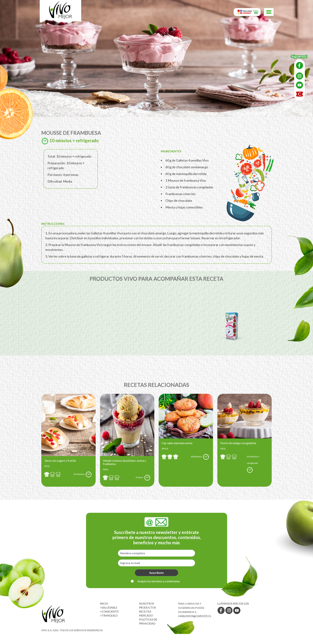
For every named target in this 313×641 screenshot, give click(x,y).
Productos (147, 607)
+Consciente (109, 611)
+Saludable (108, 607)
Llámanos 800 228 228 (233, 603)
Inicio (104, 603)
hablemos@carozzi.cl (194, 616)
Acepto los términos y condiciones (158, 581)
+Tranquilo (109, 615)
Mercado (146, 615)
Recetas (145, 611)
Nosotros (146, 603)
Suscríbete (156, 572)
